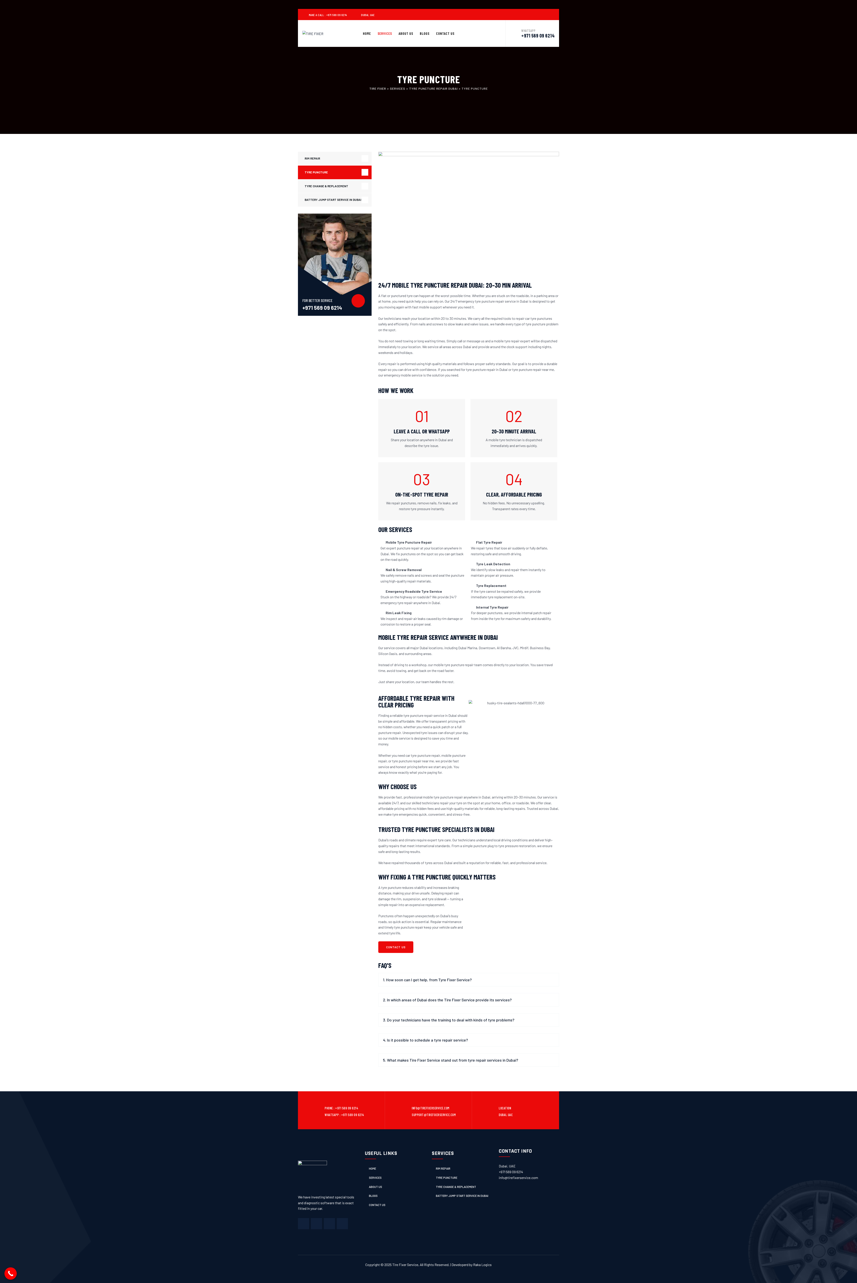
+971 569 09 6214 (322, 307)
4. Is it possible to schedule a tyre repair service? (425, 1040)
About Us (406, 33)
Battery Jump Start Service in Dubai (333, 200)
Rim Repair (312, 158)
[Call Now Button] (10, 1273)
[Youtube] (552, 15)
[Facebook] (523, 15)
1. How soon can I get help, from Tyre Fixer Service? (427, 979)
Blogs (424, 33)
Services (385, 33)
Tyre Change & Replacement (326, 186)
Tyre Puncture (316, 172)
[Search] (498, 33)
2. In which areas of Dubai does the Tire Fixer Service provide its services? (447, 999)
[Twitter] (533, 15)
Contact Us (445, 33)
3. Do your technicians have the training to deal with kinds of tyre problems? (448, 1019)
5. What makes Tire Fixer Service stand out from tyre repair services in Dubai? (450, 1060)
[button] (469, 979)
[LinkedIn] (542, 15)
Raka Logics (482, 1264)
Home (367, 33)
